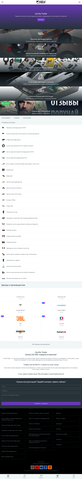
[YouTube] (37, 467)
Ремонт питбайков (34, 423)
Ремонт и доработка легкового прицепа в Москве (38, 441)
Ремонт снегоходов (35, 429)
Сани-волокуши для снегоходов (10, 425)
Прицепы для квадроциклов (9, 413)
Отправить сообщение (41, 403)
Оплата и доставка (61, 434)
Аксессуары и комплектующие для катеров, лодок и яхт (11, 419)
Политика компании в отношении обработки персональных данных (41, 470)
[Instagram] (33, 467)
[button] (41, 19)
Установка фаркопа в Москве (37, 447)
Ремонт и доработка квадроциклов (39, 418)
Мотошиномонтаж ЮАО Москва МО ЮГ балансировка (39, 434)
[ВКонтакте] (41, 467)
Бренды (58, 413)
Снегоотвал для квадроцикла (9, 435)
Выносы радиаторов (7, 456)
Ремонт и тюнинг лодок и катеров (39, 413)
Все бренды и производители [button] (41, 344)
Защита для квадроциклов (9, 451)
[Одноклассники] (50, 467)
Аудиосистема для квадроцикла (10, 441)
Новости (58, 439)
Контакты (59, 444)
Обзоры (58, 429)
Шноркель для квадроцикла (9, 446)
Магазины (59, 423)
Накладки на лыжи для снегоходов (11, 430)
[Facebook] (45, 467)
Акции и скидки (60, 418)
